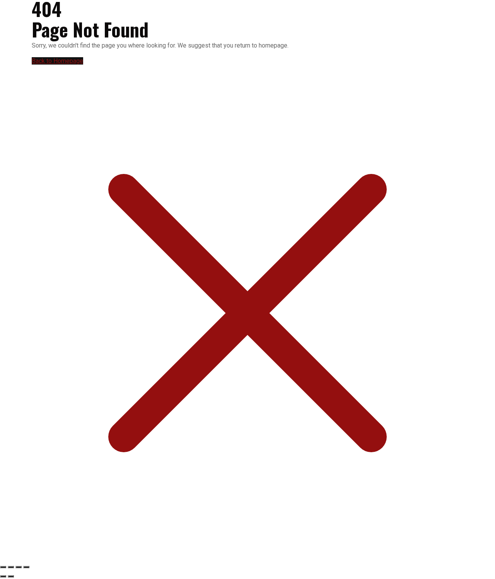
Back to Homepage (57, 61)
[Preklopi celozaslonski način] (11, 567)
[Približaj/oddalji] (3, 567)
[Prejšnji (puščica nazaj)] (3, 576)
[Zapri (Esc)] (26, 567)
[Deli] (18, 567)
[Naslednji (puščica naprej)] (11, 576)
